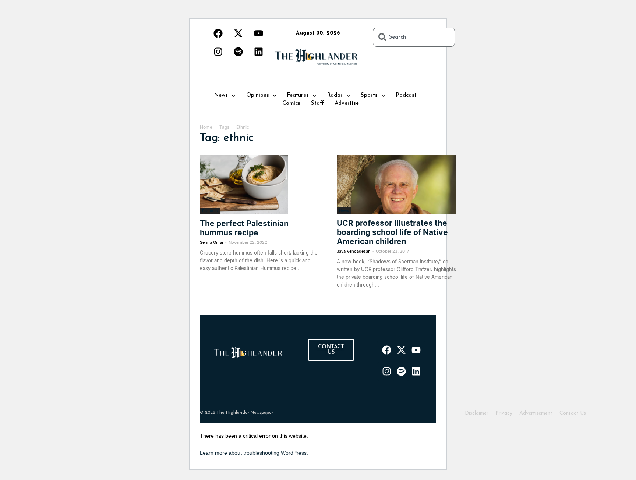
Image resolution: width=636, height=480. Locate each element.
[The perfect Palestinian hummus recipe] (259, 184)
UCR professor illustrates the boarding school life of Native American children (392, 232)
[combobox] (414, 37)
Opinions (257, 95)
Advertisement (535, 413)
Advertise (347, 103)
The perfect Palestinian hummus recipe (244, 228)
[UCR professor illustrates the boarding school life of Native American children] (396, 184)
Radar (335, 95)
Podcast (406, 95)
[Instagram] (218, 51)
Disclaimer (476, 413)
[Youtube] (258, 33)
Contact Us (572, 413)
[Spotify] (238, 51)
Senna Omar (211, 242)
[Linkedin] (258, 51)
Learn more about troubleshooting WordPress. (254, 453)
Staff (317, 103)
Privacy (503, 413)
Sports (369, 95)
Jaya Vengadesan (354, 251)
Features (298, 95)
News (221, 95)
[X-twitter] (238, 33)
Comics (291, 103)
